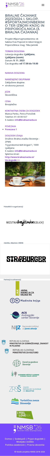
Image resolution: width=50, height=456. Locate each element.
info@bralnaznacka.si (26, 119)
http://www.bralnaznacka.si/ (19, 157)
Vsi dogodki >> (12, 160)
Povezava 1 (11, 129)
